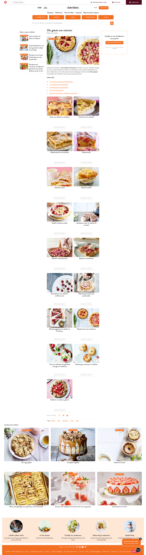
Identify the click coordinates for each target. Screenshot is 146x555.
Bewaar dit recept (60, 127)
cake (77, 421)
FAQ (87, 551)
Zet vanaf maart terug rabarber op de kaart (63, 93)
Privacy (27, 551)
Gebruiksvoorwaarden (37, 551)
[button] (134, 2)
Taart (72, 421)
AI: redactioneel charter (70, 551)
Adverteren (114, 551)
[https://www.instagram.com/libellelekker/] (80, 547)
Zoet (58, 421)
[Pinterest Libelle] (85, 547)
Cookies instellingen (56, 551)
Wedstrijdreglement (96, 551)
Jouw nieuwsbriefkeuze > (114, 42)
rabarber (65, 421)
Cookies (47, 551)
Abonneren (106, 551)
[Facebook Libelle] (77, 547)
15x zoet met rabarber (57, 90)
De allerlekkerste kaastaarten (59, 87)
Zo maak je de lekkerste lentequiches (61, 82)
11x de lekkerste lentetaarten (59, 85)
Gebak (53, 421)
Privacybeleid (114, 48)
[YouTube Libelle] (83, 547)
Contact (81, 551)
